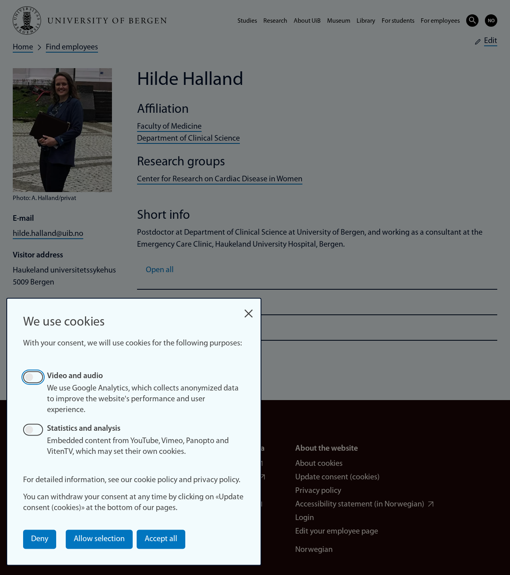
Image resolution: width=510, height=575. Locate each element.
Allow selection (99, 539)
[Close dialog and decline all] (249, 309)
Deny (39, 539)
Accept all (161, 539)
